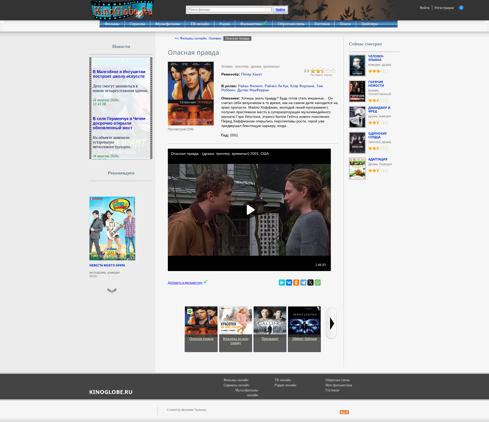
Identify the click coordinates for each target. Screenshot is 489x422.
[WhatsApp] (318, 282)
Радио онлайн (285, 385)
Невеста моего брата (107, 265)
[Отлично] (333, 70)
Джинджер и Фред (379, 109)
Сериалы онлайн (236, 385)
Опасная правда (201, 339)
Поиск (345, 24)
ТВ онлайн (199, 24)
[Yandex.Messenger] (282, 282)
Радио (225, 24)
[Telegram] (303, 282)
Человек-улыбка (376, 58)
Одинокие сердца (377, 135)
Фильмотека (251, 24)
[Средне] (323, 70)
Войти (425, 7)
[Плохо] (313, 70)
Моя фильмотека (338, 385)
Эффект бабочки (304, 339)
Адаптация (377, 159)
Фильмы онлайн (236, 380)
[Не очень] (318, 70)
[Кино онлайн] (122, 10)
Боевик (215, 38)
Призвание (270, 339)
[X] (310, 282)
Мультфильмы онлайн (246, 392)
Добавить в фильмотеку (185, 283)
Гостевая (322, 24)
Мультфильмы (167, 24)
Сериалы (137, 24)
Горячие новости (376, 84)
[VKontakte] (289, 282)
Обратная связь (291, 24)
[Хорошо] (328, 70)
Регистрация (444, 7)
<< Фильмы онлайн (191, 38)
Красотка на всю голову (235, 341)
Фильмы (112, 24)
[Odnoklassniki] (296, 282)
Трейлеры (369, 24)
